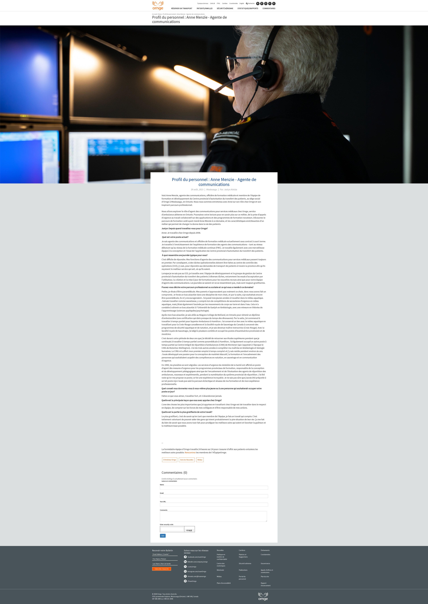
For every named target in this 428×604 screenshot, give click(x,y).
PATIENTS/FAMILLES (204, 8)
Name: (162, 485)
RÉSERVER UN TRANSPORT (181, 8)
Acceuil (154, 14)
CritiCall (212, 3)
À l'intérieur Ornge (169, 460)
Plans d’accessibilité (224, 583)
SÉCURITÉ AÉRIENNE (225, 8)
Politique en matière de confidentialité (222, 556)
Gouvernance (265, 563)
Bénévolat (220, 570)
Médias (199, 460)
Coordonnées (233, 3)
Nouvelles (220, 550)
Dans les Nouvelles (186, 460)
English (242, 3)
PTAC (218, 3)
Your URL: (163, 502)
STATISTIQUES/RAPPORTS (248, 8)
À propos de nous (203, 3)
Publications (243, 570)
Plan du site (265, 576)
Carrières (224, 3)
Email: (162, 493)
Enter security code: (166, 524)
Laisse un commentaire (169, 481)
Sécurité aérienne (245, 563)
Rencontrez (190, 452)
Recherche (251, 3)
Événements (265, 550)
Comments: (164, 510)
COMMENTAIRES (269, 8)
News (160, 14)
